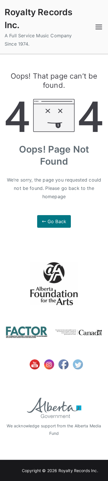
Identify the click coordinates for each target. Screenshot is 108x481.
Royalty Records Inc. (78, 470)
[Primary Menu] (98, 27)
